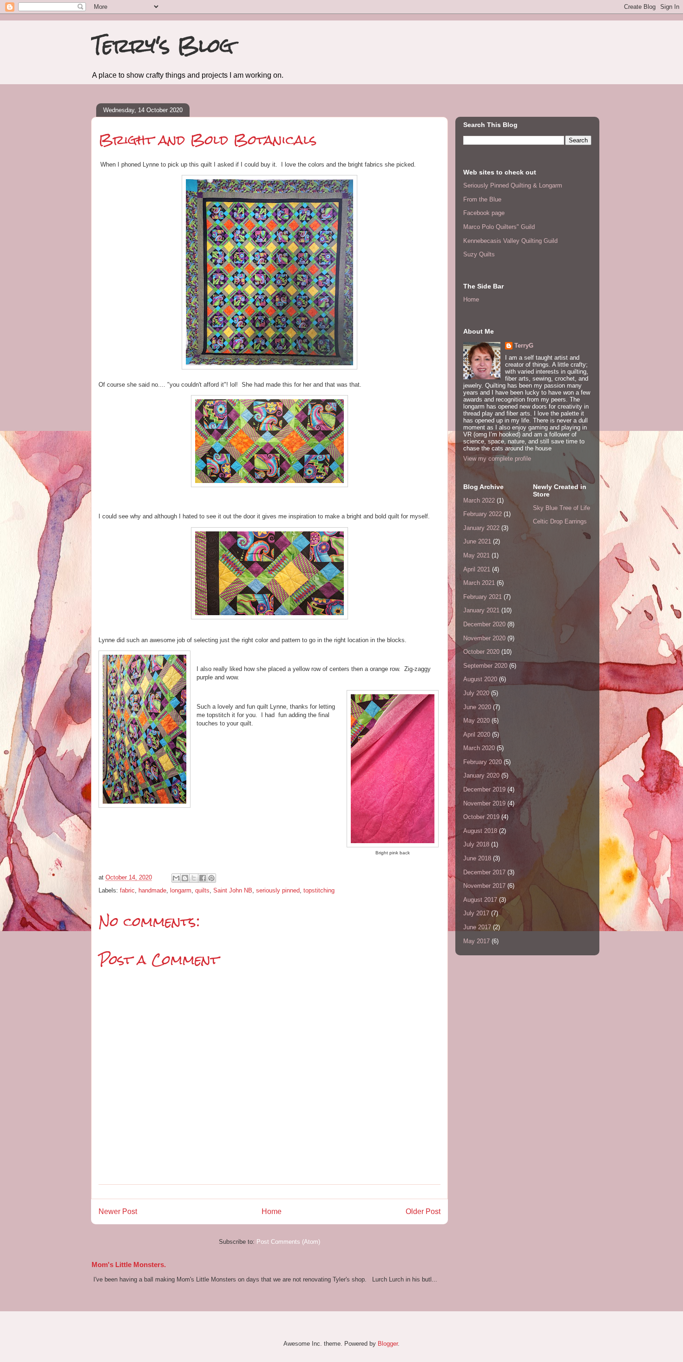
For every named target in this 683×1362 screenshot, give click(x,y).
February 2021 (482, 596)
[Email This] (176, 878)
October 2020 (481, 651)
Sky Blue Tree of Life (561, 507)
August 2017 (480, 899)
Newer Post (118, 1211)
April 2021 (476, 569)
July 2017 (476, 913)
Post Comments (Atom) (288, 1241)
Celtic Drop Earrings (560, 521)
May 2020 (476, 720)
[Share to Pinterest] (211, 878)
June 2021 (477, 541)
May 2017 (476, 941)
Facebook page (484, 212)
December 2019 (484, 789)
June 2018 (477, 858)
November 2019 (484, 803)
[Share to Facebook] (202, 878)
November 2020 (484, 638)
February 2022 (482, 513)
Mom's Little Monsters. (129, 1264)
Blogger (388, 1343)
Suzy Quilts (479, 254)
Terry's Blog (162, 45)
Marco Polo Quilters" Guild (499, 226)
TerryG (523, 345)
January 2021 (481, 610)
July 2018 (476, 844)
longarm (180, 890)
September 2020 (485, 665)
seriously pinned (278, 890)
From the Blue (482, 199)
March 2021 (479, 582)
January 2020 (481, 775)
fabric (127, 890)
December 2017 (484, 872)
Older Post (423, 1211)
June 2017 (477, 927)
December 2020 (484, 624)
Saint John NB (232, 890)
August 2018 (480, 830)
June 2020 (477, 707)
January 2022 (481, 527)
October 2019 (481, 816)
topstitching (319, 890)
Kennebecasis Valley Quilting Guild (510, 240)
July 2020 (476, 693)
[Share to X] (193, 878)
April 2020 (476, 734)
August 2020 (480, 679)
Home (272, 1211)
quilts (202, 890)
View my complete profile (497, 458)
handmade (152, 890)
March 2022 (479, 500)
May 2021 (476, 555)
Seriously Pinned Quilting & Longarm (512, 185)
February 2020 (482, 761)
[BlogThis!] (185, 878)
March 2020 (479, 748)
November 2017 (484, 885)
